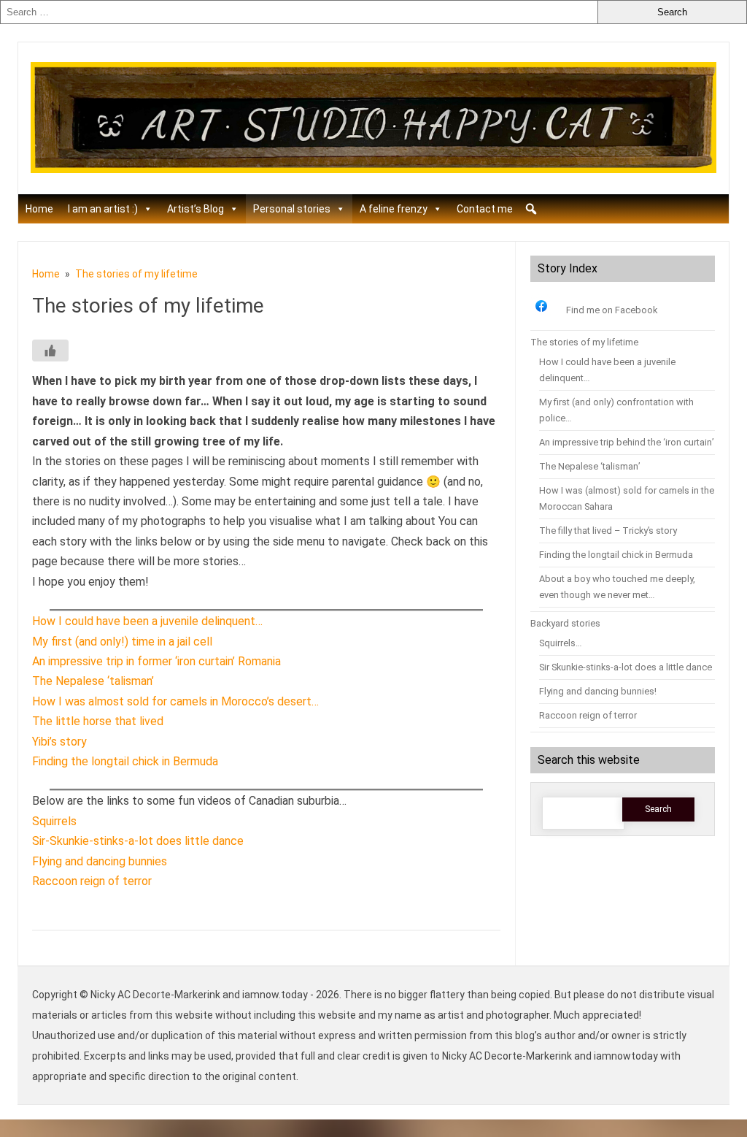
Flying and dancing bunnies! (598, 691)
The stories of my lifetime (584, 342)
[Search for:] (298, 12)
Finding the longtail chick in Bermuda (616, 554)
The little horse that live (94, 721)
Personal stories (291, 209)
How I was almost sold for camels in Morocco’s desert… (175, 701)
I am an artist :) (103, 209)
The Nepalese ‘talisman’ (93, 681)
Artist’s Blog (195, 209)
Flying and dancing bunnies (99, 861)
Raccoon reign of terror (92, 881)
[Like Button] (50, 350)
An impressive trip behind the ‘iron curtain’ (626, 442)
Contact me (485, 209)
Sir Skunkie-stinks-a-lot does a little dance (625, 667)
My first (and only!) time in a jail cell (122, 641)
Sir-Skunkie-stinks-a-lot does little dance (138, 841)
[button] (531, 209)
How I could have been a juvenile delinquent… (147, 621)
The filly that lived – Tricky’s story (608, 530)
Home (39, 209)
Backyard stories (565, 623)
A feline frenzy (393, 209)
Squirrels (54, 821)
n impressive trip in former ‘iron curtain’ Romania (160, 661)
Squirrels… (560, 643)
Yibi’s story (59, 742)
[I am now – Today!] (373, 169)
